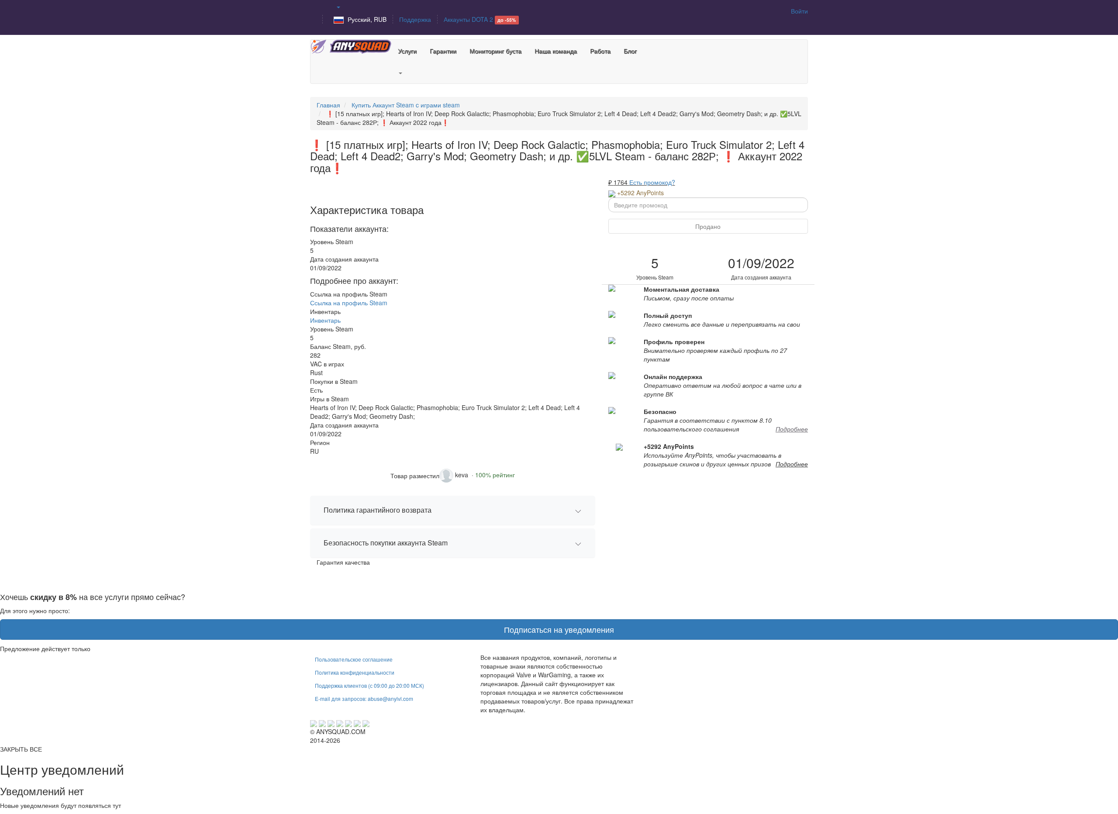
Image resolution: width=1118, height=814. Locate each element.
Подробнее (792, 428)
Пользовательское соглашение (354, 659)
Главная (328, 104)
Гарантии (443, 50)
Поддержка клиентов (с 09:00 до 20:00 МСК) (369, 685)
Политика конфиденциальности (354, 672)
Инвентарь (325, 320)
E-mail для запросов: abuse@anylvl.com (364, 698)
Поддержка (415, 19)
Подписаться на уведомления (559, 629)
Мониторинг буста (495, 50)
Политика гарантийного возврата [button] (377, 510)
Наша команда (556, 50)
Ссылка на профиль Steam (348, 302)
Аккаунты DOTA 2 (480, 19)
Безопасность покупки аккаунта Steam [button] (386, 543)
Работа (600, 50)
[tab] (452, 510)
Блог (630, 50)
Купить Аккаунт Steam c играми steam (406, 104)
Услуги (407, 50)
